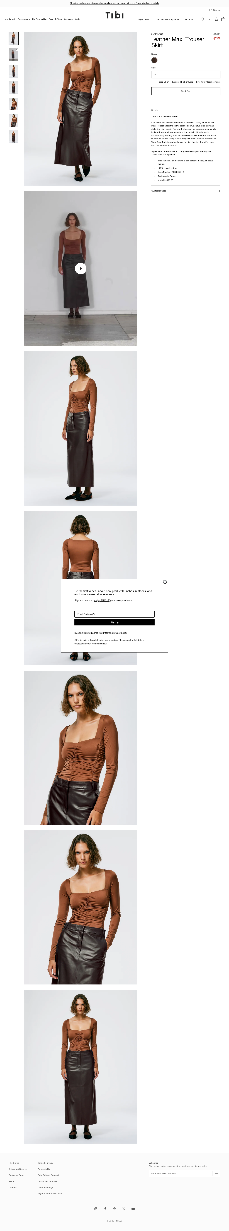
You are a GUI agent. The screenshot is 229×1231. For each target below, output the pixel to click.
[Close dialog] (165, 582)
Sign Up (114, 622)
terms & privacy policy (116, 633)
